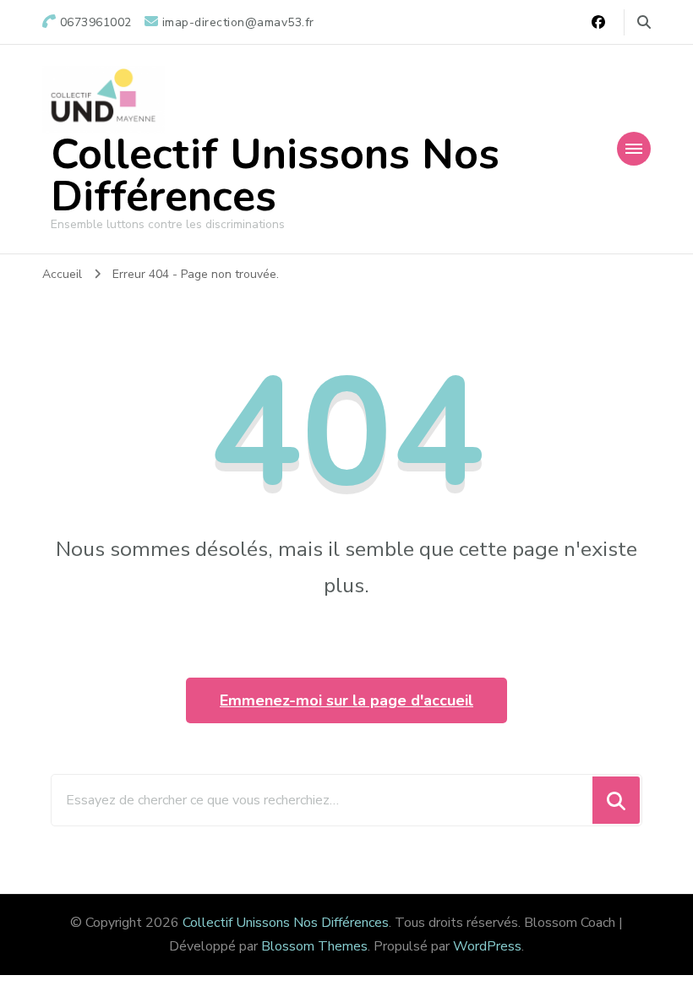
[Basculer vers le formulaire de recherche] (644, 22)
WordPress (487, 946)
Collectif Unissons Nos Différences (275, 175)
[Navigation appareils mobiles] (634, 149)
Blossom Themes (314, 946)
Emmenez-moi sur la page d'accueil (346, 700)
